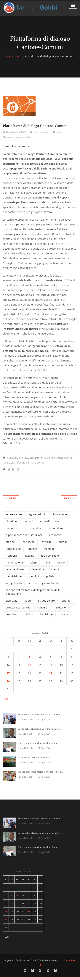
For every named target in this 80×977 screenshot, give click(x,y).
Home (9, 56)
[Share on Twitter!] (13, 469)
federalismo (13, 548)
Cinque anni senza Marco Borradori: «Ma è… (41, 771)
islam (33, 562)
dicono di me (56, 528)
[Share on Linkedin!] (18, 469)
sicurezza (11, 600)
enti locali (29, 542)
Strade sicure (46, 600)
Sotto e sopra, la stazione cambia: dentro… (39, 743)
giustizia (29, 555)
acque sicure (14, 514)
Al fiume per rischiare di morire (33, 757)
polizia (50, 576)
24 (8, 681)
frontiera (11, 555)
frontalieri (50, 548)
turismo (64, 614)
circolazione (59, 514)
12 (29, 665)
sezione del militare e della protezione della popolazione (33, 591)
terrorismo (12, 614)
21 (50, 673)
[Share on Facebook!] (9, 469)
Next (67, 498)
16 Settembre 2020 (16, 131)
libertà (55, 569)
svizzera (42, 607)
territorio (60, 607)
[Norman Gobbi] (31, 7)
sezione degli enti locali (43, 583)
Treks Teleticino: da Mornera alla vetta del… (40, 714)
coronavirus (13, 528)
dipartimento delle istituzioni (48, 457)
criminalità (34, 528)
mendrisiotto (14, 576)
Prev (12, 498)
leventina (38, 569)
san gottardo (14, 583)
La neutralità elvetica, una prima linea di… (39, 728)
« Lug (6, 698)
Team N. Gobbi (41, 131)
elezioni (10, 542)
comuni (28, 521)
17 (8, 673)
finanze (32, 548)
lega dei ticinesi (15, 569)
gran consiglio (50, 555)
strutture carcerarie (18, 607)
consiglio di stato (17, 457)
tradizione (46, 614)
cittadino (11, 521)
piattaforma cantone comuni (28, 462)
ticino (29, 614)
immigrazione (14, 562)
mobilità (34, 576)
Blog (20, 56)
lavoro (61, 562)
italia (47, 562)
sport (28, 600)
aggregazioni (37, 514)
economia (55, 535)
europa (63, 542)
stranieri (67, 600)
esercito (47, 542)
